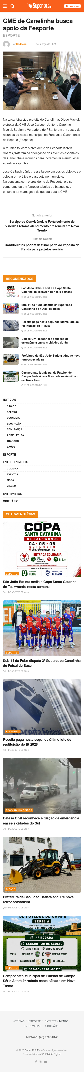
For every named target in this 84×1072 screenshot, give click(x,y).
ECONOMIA (13, 417)
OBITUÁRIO (10, 501)
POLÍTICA (12, 412)
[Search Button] (12, 6)
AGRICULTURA (15, 435)
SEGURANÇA (14, 429)
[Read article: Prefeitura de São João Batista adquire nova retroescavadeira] (11, 359)
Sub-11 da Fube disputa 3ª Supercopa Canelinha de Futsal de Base (46, 307)
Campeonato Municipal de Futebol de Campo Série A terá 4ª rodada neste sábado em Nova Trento (50, 376)
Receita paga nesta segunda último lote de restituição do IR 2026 (50, 324)
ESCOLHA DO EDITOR (19, 810)
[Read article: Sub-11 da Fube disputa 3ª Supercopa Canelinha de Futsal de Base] (11, 308)
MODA (10, 480)
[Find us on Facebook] (36, 1062)
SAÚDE (11, 446)
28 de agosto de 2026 (35, 364)
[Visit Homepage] (39, 6)
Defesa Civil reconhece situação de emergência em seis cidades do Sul (45, 341)
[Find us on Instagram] (40, 1062)
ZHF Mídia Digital (51, 1054)
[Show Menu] (5, 6)
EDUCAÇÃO (14, 423)
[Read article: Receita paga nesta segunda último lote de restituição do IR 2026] (11, 325)
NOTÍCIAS (9, 400)
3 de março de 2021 (45, 44)
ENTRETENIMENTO (15, 462)
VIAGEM (11, 486)
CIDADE (11, 406)
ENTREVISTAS (12, 494)
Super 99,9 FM (32, 1050)
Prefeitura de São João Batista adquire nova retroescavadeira (50, 357)
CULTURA (12, 468)
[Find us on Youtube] (45, 1062)
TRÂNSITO (13, 441)
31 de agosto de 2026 (35, 297)
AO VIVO (74, 6)
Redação (21, 44)
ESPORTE (9, 454)
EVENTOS (12, 474)
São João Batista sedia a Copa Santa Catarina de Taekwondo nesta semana (46, 290)
